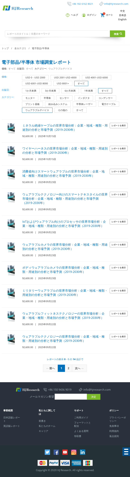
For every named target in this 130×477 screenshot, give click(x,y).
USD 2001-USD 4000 (65, 77)
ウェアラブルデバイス (37, 110)
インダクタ (84, 98)
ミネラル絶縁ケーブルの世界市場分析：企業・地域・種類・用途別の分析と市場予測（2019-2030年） (65, 127)
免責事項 (114, 425)
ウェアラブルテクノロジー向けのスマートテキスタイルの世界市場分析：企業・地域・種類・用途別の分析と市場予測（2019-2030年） (65, 198)
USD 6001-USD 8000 (36, 83)
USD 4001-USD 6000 (96, 77)
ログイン (91, 14)
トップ (5, 48)
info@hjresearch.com (116, 3)
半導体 (47, 98)
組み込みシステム (57, 104)
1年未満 (88, 90)
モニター (30, 98)
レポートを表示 (119, 125)
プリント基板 (32, 104)
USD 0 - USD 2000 (35, 77)
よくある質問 (81, 431)
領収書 (77, 436)
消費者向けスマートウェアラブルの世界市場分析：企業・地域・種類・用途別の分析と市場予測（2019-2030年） (63, 173)
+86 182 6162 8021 (82, 3)
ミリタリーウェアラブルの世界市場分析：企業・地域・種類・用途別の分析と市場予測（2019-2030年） (65, 292)
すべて (81, 83)
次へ (77, 368)
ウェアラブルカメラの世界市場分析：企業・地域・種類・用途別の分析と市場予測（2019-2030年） (65, 246)
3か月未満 (50, 90)
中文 (122, 11)
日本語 (122, 15)
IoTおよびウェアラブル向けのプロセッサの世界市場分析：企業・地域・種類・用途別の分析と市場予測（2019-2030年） (64, 223)
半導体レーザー (84, 104)
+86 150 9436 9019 (59, 390)
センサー (64, 98)
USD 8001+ (63, 83)
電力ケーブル (109, 104)
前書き (42, 420)
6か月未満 (70, 90)
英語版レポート (11, 425)
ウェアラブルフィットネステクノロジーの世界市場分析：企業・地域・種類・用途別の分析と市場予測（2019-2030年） (63, 315)
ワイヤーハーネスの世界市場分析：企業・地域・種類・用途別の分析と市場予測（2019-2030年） (65, 150)
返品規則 (114, 436)
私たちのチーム (47, 425)
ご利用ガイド (81, 417)
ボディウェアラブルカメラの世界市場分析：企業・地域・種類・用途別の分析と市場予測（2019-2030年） (63, 269)
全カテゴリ (20, 48)
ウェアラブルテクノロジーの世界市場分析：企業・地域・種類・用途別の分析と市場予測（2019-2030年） (63, 338)
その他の (62, 110)
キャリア (43, 431)
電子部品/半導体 (40, 48)
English (122, 19)
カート (108, 14)
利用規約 (114, 431)
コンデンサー (106, 98)
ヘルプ (74, 14)
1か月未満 (30, 90)
